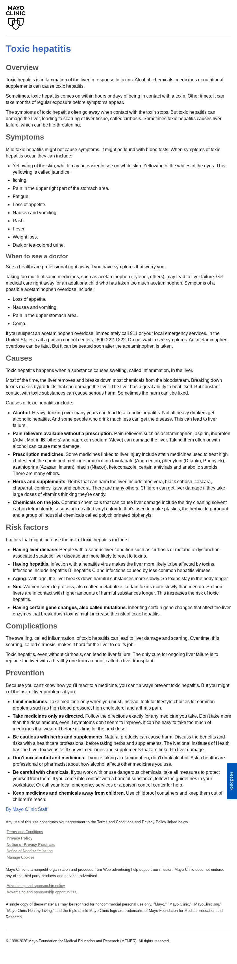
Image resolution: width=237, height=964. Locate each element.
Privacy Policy (19, 838)
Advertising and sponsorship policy (36, 886)
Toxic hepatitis (38, 48)
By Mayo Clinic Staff (26, 809)
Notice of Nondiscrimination (30, 851)
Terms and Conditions (25, 832)
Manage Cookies (21, 857)
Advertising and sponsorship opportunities (42, 892)
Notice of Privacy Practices (31, 844)
